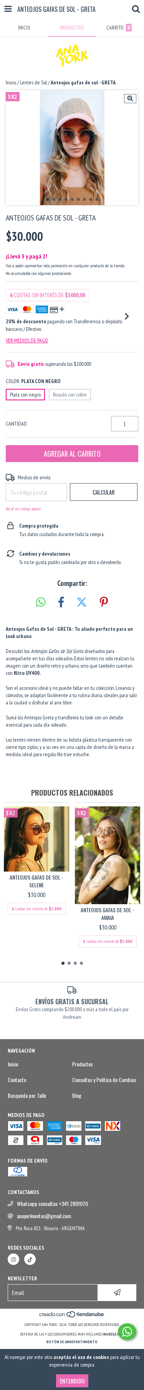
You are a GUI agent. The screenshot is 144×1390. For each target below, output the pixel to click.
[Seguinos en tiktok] (30, 1259)
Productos (82, 1064)
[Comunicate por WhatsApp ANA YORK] (127, 1331)
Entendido (72, 1381)
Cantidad (16, 423)
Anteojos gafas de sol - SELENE (36, 881)
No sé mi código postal (23, 509)
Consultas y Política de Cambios (104, 1080)
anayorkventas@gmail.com (44, 1216)
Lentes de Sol (33, 82)
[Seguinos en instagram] (13, 1259)
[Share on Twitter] (81, 602)
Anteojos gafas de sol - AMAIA (107, 913)
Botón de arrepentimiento (72, 1341)
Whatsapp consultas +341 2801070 (52, 1203)
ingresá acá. (113, 1334)
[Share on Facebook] (61, 602)
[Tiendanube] (72, 1316)
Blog (76, 1095)
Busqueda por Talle (27, 1095)
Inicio (11, 82)
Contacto (17, 1080)
